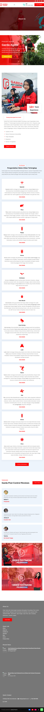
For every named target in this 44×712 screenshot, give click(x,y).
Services (5, 633)
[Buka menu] (14, 5)
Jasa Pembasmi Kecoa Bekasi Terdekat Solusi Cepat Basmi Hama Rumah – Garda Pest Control (24, 649)
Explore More (7, 56)
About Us (5, 630)
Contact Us (5, 631)
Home (4, 628)
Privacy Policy (6, 638)
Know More (7, 619)
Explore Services (10, 146)
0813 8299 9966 (29, 5)
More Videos (37, 482)
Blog (4, 635)
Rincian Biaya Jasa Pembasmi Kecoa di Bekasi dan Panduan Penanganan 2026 (24, 674)
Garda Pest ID (14, 709)
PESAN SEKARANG (22, 464)
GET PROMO (39, 4)
